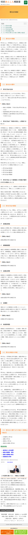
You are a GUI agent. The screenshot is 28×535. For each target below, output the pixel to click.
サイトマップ (20, 520)
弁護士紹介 (11, 514)
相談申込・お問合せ (18, 518)
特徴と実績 (5, 516)
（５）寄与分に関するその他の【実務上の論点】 (13, 32)
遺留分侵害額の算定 (8, 454)
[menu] (25, 2)
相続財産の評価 (7, 456)
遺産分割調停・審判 (8, 452)
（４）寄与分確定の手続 (8, 30)
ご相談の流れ (8, 518)
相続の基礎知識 (10, 462)
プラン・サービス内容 (20, 516)
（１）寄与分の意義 (7, 25)
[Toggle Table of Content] (24, 24)
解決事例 (11, 516)
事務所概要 (4, 514)
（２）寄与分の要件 (7, 27)
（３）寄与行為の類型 (7, 29)
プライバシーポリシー (10, 520)
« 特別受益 (3, 510)
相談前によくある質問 (21, 514)
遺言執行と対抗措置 (8, 450)
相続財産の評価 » (9, 510)
